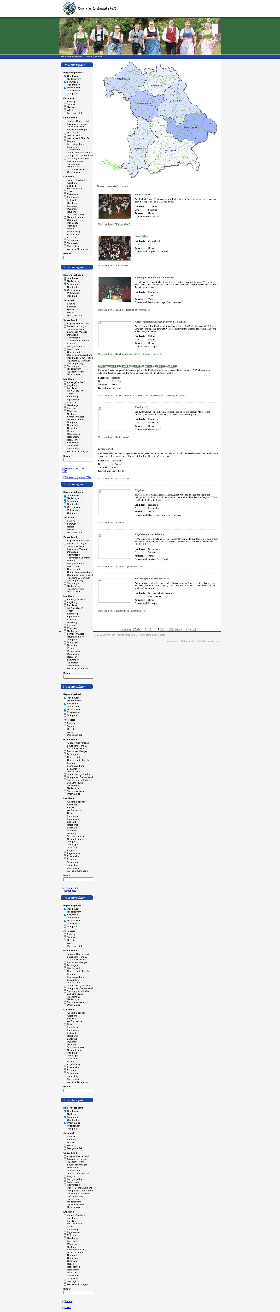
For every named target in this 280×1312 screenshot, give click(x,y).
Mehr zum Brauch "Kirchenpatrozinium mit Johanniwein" (124, 310)
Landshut (72, 206)
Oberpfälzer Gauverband (80, 155)
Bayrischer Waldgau (77, 129)
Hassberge (72, 203)
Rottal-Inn (72, 237)
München (72, 209)
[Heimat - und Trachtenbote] (76, 890)
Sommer (71, 104)
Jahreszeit (69, 98)
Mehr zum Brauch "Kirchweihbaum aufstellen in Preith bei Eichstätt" (130, 354)
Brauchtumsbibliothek (71, 56)
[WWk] (66, 1307)
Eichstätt (71, 200)
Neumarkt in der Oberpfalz (75, 218)
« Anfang (126, 629)
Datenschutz (187, 641)
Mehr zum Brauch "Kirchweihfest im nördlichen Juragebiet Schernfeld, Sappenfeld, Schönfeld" (142, 395)
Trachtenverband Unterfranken (76, 170)
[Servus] (67, 1301)
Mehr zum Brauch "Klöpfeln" (111, 522)
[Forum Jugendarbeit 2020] (76, 471)
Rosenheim (73, 234)
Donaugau (72, 132)
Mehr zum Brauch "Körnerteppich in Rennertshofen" (122, 611)
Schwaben (72, 81)
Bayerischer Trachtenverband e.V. (120, 635)
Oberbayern (73, 76)
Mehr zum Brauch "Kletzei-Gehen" (114, 478)
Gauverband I (74, 135)
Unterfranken (74, 87)
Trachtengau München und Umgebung (78, 159)
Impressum (172, 641)
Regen (70, 228)
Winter (70, 110)
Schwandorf (73, 240)
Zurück (138, 629)
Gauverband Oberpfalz (79, 138)
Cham (70, 191)
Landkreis (68, 176)
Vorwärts (179, 629)
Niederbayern (74, 79)
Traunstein (72, 243)
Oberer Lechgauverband (79, 152)
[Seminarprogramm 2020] (76, 477)
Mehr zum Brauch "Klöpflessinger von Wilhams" (120, 566)
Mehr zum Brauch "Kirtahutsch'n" (113, 437)
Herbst (70, 107)
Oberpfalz (72, 93)
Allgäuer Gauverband (78, 121)
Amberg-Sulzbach (76, 180)
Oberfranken (73, 84)
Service (98, 56)
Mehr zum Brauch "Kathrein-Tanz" (114, 224)
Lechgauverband (75, 144)
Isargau (71, 141)
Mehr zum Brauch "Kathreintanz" (113, 265)
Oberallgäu (72, 222)
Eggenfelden (73, 197)
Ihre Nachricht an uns (208, 641)
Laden (88, 56)
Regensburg (73, 231)
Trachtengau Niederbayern (74, 165)
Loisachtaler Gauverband (73, 148)
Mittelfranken (73, 90)
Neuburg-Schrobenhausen (76, 213)
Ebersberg (72, 194)
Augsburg (72, 183)
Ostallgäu (72, 225)
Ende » (191, 629)
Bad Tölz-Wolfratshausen (75, 187)
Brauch (67, 253)
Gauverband (70, 117)
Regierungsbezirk (73, 72)
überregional (73, 246)
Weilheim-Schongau (77, 249)
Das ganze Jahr (75, 113)
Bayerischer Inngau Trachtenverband (77, 125)
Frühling (71, 101)
